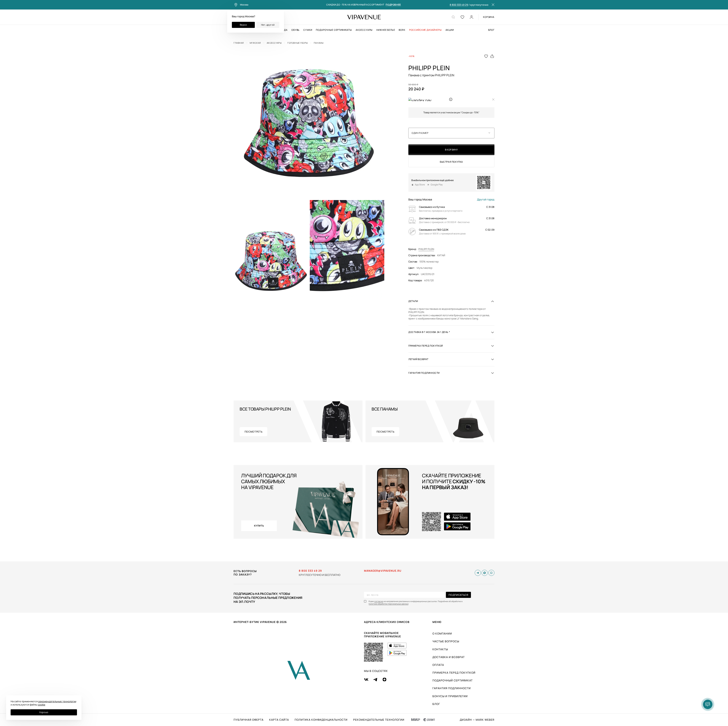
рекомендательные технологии (57, 701)
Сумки (307, 30)
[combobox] (451, 133)
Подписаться (458, 595)
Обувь (295, 30)
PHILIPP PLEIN (426, 249)
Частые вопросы (445, 641)
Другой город (485, 199)
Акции (450, 30)
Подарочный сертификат (452, 680)
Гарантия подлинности (451, 688)
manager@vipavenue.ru (382, 570)
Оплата (438, 665)
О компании (442, 633)
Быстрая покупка (451, 161)
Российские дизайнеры (425, 30)
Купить (259, 525)
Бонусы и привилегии (450, 696)
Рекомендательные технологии (378, 719)
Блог (491, 30)
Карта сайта (279, 719)
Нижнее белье (385, 30)
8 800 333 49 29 (459, 5)
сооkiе (41, 704)
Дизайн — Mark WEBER (477, 719)
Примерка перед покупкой (453, 672)
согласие (378, 601)
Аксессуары (364, 30)
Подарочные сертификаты (334, 30)
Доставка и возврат (448, 657)
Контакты (440, 649)
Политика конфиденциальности (321, 719)
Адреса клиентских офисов (387, 622)
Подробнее (393, 5)
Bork (402, 30)
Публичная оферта (249, 719)
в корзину (451, 149)
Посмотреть (254, 431)
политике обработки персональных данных (389, 604)
